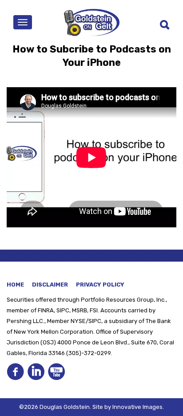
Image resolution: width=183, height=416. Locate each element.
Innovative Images (137, 407)
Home (15, 284)
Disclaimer (50, 284)
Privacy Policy (100, 284)
